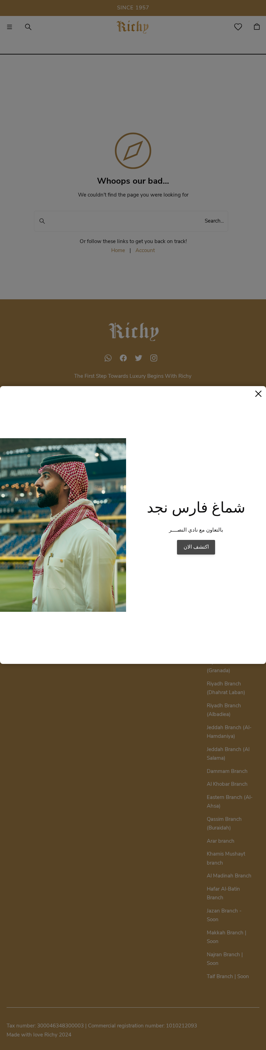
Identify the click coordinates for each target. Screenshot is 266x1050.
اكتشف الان (196, 546)
